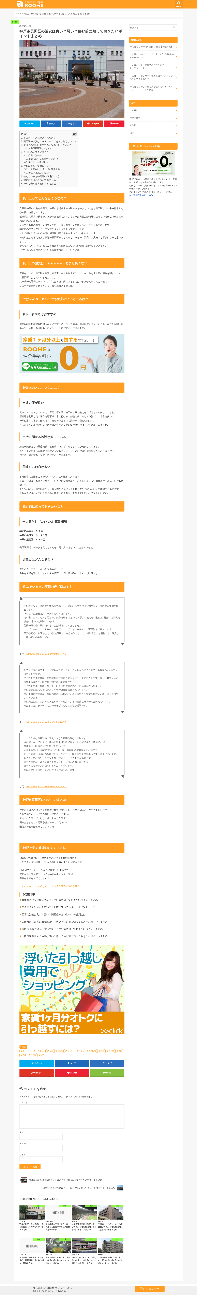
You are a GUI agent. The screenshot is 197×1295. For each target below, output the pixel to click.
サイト (22, 1154)
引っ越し (70, 1051)
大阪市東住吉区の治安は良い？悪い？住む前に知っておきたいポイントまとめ (65, 921)
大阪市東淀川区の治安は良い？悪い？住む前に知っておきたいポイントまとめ (65, 936)
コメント (23, 1103)
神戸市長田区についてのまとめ (40, 180)
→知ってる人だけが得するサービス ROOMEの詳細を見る (49, 886)
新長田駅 (92, 1051)
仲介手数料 (135, 118)
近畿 (24, 1055)
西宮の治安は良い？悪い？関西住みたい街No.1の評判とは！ (55, 914)
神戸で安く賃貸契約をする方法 (40, 183)
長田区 (33, 1055)
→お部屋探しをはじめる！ (142, 195)
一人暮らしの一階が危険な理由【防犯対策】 (151, 46)
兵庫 (51, 1051)
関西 (42, 1055)
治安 (24, 1047)
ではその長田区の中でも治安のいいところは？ (48, 145)
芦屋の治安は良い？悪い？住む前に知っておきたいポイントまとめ (58, 907)
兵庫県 (60, 1051)
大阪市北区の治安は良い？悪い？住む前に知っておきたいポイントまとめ (62, 929)
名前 (22, 1132)
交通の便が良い (36, 155)
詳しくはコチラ (149, 1288)
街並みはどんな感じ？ (39, 173)
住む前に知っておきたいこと (39, 166)
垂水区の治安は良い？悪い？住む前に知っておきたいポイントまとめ (60, 900)
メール (23, 1143)
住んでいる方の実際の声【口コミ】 (42, 176)
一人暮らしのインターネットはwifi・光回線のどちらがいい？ (152, 56)
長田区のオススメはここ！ (37, 152)
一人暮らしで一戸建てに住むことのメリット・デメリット (150, 66)
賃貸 (120, 1051)
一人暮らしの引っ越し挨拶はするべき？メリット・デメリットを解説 (151, 88)
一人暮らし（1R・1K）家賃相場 (44, 169)
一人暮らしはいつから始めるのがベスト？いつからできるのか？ (151, 77)
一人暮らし (40, 1051)
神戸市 (111, 1051)
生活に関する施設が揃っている (43, 159)
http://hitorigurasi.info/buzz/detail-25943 (46, 786)
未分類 (133, 125)
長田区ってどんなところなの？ (40, 138)
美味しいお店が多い (38, 162)
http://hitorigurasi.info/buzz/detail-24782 (46, 654)
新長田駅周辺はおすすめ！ (41, 148)
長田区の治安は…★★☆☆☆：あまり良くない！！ (50, 141)
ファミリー (27, 1051)
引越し (81, 1051)
